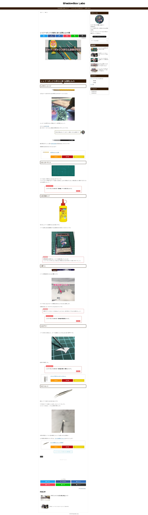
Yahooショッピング (78, 156)
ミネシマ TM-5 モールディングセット (58, 376)
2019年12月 (94, 91)
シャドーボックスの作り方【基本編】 (63, 451)
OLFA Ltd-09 (53, 143)
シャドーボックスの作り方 (97, 78)
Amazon (56, 156)
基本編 (94, 80)
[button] (107, 40)
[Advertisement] (63, 22)
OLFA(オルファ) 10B (54, 152)
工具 (42, 456)
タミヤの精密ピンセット (60, 438)
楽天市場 (67, 156)
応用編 (94, 82)
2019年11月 (94, 93)
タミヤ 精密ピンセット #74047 (56, 442)
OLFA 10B (47, 126)
